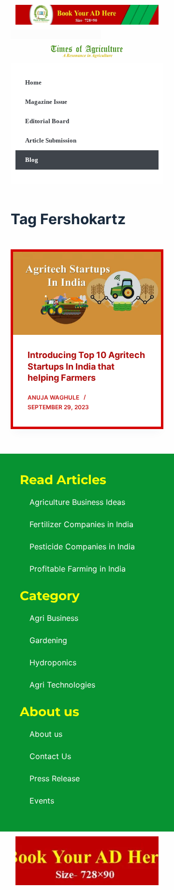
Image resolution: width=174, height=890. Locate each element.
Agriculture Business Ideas (77, 502)
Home (33, 82)
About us (45, 734)
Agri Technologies (62, 684)
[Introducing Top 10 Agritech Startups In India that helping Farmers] (87, 293)
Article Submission (50, 140)
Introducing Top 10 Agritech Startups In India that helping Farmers (86, 366)
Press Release (54, 778)
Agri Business (53, 618)
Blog (31, 159)
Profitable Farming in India (77, 569)
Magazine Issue (46, 101)
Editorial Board (47, 121)
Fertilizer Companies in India (81, 524)
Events (41, 800)
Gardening (48, 640)
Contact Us (50, 756)
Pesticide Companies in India (82, 546)
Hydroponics (52, 662)
